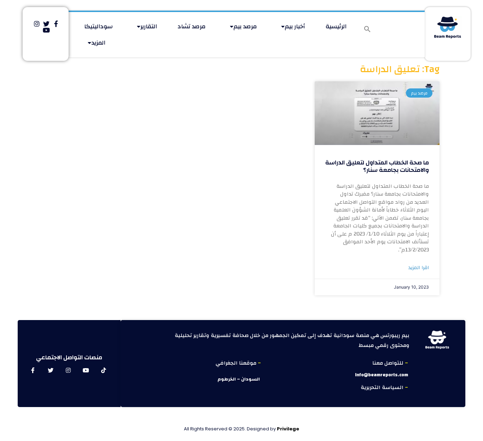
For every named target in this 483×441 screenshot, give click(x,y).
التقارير (148, 26)
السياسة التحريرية (383, 387)
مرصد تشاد (192, 26)
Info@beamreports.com (381, 375)
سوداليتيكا (98, 26)
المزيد (98, 42)
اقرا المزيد (418, 268)
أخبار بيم (295, 26)
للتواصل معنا (388, 363)
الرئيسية (336, 26)
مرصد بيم (245, 26)
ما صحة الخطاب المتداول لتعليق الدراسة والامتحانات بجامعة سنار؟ (377, 166)
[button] (367, 29)
